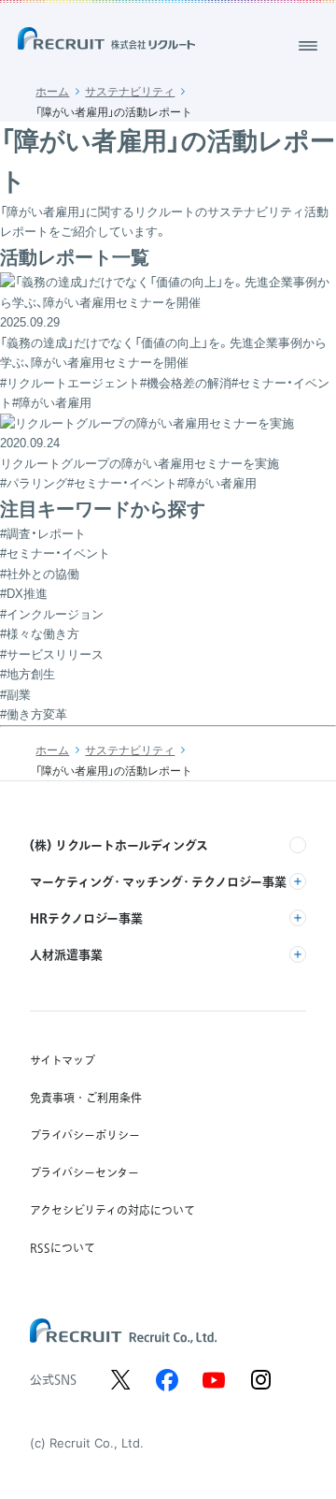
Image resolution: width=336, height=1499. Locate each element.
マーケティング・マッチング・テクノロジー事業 (158, 881)
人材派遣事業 (66, 954)
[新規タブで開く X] (120, 1380)
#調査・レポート (43, 534)
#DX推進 (24, 594)
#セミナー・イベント (55, 553)
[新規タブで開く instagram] (260, 1380)
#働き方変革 (33, 714)
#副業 (15, 695)
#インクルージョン (52, 614)
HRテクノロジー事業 (86, 918)
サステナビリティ (130, 91)
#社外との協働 (39, 574)
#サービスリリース (52, 655)
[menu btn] (308, 46)
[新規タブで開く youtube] (214, 1380)
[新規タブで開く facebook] (167, 1380)
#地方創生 (27, 674)
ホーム (52, 91)
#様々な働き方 (39, 634)
